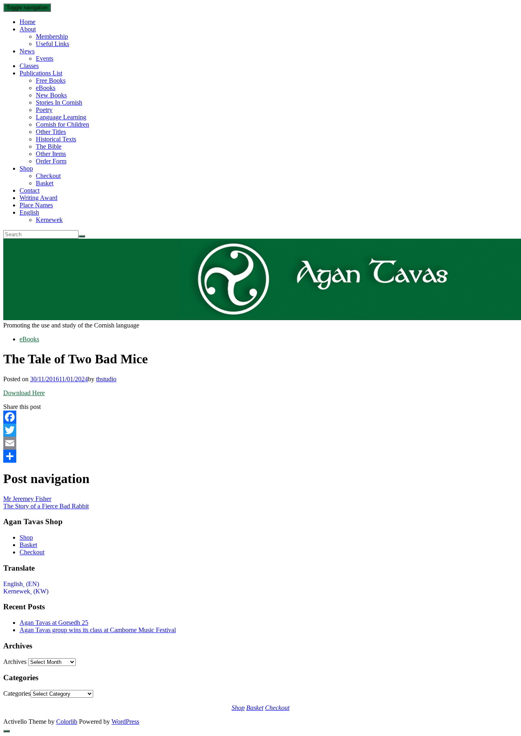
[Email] (260, 443)
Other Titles (51, 131)
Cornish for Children (62, 124)
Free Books (51, 80)
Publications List (41, 73)
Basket (44, 183)
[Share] (260, 456)
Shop (26, 168)
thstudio (106, 379)
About (28, 29)
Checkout (48, 175)
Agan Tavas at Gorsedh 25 (54, 622)
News (27, 51)
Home (27, 21)
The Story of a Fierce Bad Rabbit (46, 506)
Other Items (51, 153)
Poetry (44, 109)
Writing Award (38, 197)
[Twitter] (260, 430)
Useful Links (52, 43)
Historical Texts (56, 139)
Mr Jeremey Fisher (27, 498)
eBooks (45, 87)
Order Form (51, 161)
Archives (14, 661)
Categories (17, 693)
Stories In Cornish (59, 102)
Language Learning (61, 117)
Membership (52, 36)
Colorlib (66, 721)
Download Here (24, 392)
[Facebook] (260, 417)
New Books (51, 95)
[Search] (82, 236)
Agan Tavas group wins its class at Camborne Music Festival (98, 629)
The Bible (48, 146)
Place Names (36, 205)
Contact (29, 190)
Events (44, 58)
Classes (29, 65)
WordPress (125, 721)
